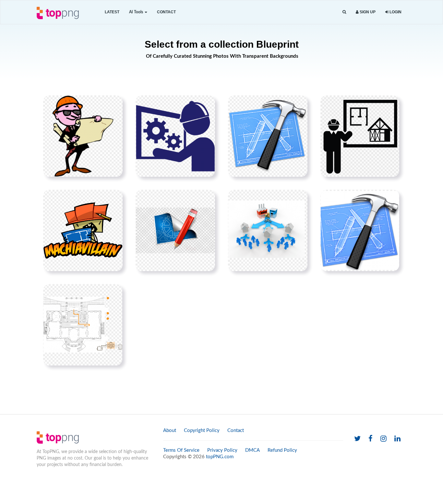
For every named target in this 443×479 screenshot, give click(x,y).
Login (395, 12)
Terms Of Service (181, 450)
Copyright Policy (202, 430)
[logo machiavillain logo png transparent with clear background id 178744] (83, 230)
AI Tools (136, 12)
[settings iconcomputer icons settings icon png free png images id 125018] (175, 230)
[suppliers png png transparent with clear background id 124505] (267, 230)
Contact (166, 12)
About (169, 430)
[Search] (344, 12)
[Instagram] (383, 439)
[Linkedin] (397, 439)
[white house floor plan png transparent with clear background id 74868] (82, 324)
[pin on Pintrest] (113, 104)
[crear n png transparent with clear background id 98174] (359, 230)
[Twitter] (357, 439)
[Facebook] (370, 439)
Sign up (367, 12)
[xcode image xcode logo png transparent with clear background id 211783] (267, 136)
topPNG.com (219, 456)
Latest (112, 12)
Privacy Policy (222, 450)
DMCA (252, 450)
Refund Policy (282, 450)
